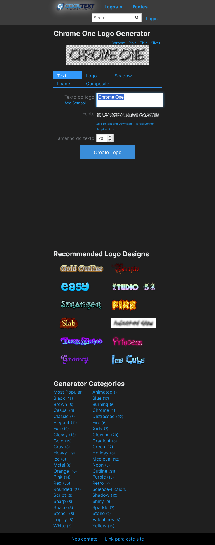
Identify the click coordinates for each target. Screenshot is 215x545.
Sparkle (103, 507)
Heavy (64, 453)
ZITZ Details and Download (114, 123)
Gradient (104, 441)
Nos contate (84, 539)
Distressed (107, 416)
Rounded (67, 489)
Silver (156, 43)
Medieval (106, 459)
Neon (101, 465)
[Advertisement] (26, 113)
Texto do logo (79, 99)
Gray (61, 446)
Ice (59, 459)
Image (63, 83)
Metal (62, 465)
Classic (64, 416)
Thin (144, 43)
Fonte (88, 113)
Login (152, 18)
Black (63, 398)
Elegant (65, 422)
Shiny (101, 501)
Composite (97, 83)
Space (63, 507)
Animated (105, 392)
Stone (101, 513)
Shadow (123, 75)
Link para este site (124, 539)
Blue (100, 398)
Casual (63, 410)
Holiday (103, 453)
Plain (132, 43)
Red (61, 483)
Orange (65, 471)
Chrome (118, 43)
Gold (62, 441)
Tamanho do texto (74, 138)
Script (63, 495)
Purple (103, 477)
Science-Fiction (111, 489)
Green (102, 446)
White (62, 525)
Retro (101, 483)
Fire (99, 422)
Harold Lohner (144, 123)
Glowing (105, 434)
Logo (91, 75)
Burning (103, 404)
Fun (61, 428)
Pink (62, 477)
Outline (103, 471)
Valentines (106, 519)
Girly (100, 428)
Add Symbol (75, 103)
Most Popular (67, 392)
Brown (63, 404)
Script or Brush (106, 129)
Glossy (64, 434)
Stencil (63, 513)
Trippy (63, 519)
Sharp (62, 501)
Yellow (103, 525)
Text (61, 75)
